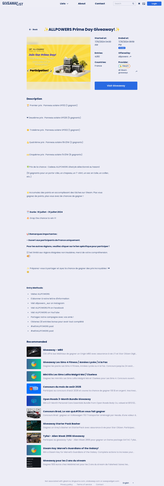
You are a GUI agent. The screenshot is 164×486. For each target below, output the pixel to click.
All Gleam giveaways (123, 71)
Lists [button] (62, 3)
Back (35, 29)
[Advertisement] (82, 18)
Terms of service (84, 484)
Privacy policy (66, 484)
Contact (100, 3)
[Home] (13, 3)
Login (154, 3)
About (81, 3)
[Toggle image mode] (143, 3)
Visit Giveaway (116, 85)
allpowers (123, 56)
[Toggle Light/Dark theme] (139, 3)
